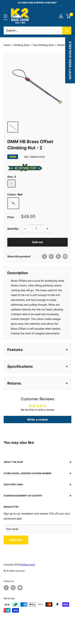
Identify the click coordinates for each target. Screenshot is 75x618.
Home (7, 45)
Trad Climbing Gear (43, 45)
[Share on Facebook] (44, 256)
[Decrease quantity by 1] (25, 229)
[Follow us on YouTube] (20, 587)
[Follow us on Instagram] (13, 587)
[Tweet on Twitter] (58, 256)
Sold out (37, 242)
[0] (68, 16)
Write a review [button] (37, 419)
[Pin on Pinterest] (51, 256)
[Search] (66, 31)
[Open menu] (5, 16)
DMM (12, 156)
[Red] (13, 203)
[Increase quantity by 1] (47, 229)
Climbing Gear (21, 45)
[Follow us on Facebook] (6, 587)
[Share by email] (65, 256)
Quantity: (13, 228)
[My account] (61, 16)
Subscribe (16, 540)
